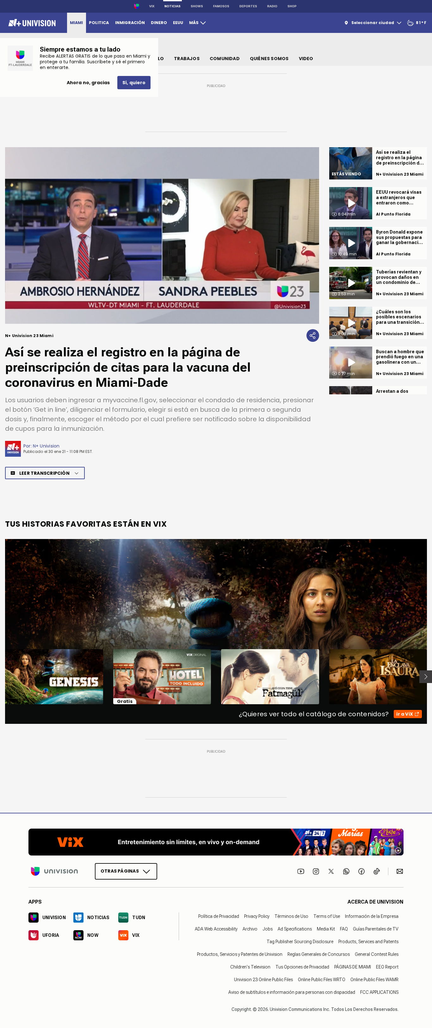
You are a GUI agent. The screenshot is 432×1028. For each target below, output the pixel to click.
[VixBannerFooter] (216, 842)
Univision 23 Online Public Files (263, 979)
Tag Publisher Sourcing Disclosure (300, 941)
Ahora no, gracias (88, 82)
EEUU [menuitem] (178, 22)
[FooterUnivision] (54, 871)
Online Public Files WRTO (321, 979)
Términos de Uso (291, 916)
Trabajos (187, 58)
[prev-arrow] (1, 676)
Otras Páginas (120, 871)
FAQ (344, 928)
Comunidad (225, 58)
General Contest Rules (376, 954)
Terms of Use (326, 916)
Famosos (221, 6)
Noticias (172, 6)
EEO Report (387, 966)
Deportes (248, 6)
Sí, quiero (133, 82)
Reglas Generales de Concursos (318, 954)
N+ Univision (46, 446)
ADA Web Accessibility (216, 928)
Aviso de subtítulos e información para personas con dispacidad (291, 992)
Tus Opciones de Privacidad (302, 966)
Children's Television (250, 966)
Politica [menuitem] (99, 22)
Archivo (250, 928)
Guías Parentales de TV (375, 928)
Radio (272, 6)
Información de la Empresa (371, 916)
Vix (151, 6)
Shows (197, 6)
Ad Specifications (295, 928)
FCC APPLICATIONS (379, 992)
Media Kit (326, 928)
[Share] (312, 335)
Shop (292, 6)
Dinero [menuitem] (159, 22)
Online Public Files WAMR (374, 979)
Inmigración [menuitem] (130, 22)
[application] (162, 235)
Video (306, 58)
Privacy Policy (256, 916)
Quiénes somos (269, 58)
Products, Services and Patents (368, 941)
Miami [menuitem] (76, 22)
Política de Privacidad (218, 916)
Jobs (267, 928)
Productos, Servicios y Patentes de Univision (239, 954)
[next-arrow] (425, 676)
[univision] (31, 23)
